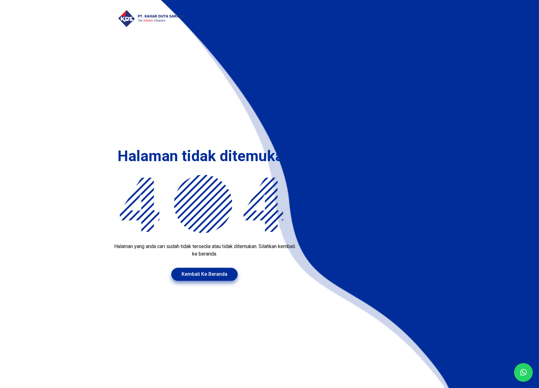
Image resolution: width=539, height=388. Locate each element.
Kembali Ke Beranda (204, 274)
